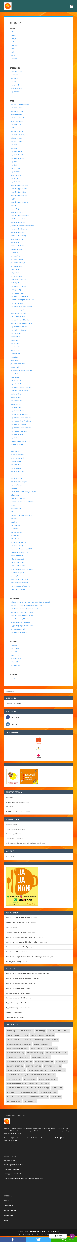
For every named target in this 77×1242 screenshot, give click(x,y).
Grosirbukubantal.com (37, 1231)
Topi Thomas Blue (17, 303)
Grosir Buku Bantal (17, 121)
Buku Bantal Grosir (17, 111)
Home (19, 1234)
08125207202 (10, 802)
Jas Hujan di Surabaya (18, 263)
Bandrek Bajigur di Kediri (19, 195)
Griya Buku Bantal (16, 114)
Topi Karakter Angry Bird (19, 327)
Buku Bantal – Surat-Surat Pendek (22, 612)
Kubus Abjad (15, 539)
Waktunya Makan (16, 394)
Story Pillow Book (16, 88)
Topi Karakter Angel (17, 434)
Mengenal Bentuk (16, 478)
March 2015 (14, 652)
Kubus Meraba (15, 525)
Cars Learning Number (18, 316)
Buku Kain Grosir (16, 108)
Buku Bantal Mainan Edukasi (20, 104)
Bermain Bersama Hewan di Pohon (22, 502)
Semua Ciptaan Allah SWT (19, 542)
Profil (12, 52)
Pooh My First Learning (18, 279)
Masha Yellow (15, 337)
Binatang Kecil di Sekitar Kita (20, 320)
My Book (14, 519)
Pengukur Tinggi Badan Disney (20, 441)
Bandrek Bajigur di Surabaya (20, 215)
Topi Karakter (15, 92)
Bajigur (13, 199)
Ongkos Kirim (15, 42)
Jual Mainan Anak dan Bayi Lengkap (22, 226)
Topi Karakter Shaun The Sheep (21, 421)
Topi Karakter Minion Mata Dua (21, 418)
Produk (13, 49)
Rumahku (14, 522)
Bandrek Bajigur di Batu (18, 192)
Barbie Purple (15, 357)
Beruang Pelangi (16, 290)
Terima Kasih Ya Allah (18, 566)
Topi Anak (14, 162)
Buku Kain (14, 148)
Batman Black (15, 354)
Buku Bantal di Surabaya (18, 118)
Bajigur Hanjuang (16, 209)
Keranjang (14, 38)
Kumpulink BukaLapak (13, 704)
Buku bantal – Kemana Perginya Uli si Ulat (24, 609)
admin (13, 678)
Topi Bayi (14, 165)
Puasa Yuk (14, 488)
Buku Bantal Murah (17, 131)
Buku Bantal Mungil (17, 545)
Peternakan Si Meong (18, 498)
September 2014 (16, 665)
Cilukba (13, 505)
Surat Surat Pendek (17, 556)
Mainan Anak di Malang (18, 236)
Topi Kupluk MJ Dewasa (18, 330)
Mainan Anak (15, 85)
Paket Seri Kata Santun (18, 589)
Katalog (13, 35)
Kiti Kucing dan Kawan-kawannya (21, 515)
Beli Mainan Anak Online (18, 219)
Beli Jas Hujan (15, 273)
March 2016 (14, 645)
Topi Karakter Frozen (17, 293)
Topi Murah (14, 178)
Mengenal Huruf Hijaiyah (19, 481)
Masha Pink (14, 340)
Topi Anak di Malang (17, 158)
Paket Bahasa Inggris (17, 559)
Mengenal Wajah (16, 485)
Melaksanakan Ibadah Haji (19, 583)
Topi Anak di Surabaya (18, 182)
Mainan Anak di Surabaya (19, 229)
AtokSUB (56, 1231)
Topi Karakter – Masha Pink (20, 632)
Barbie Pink (14, 360)
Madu (6, 1220)
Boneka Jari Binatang (17, 444)
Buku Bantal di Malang (18, 135)
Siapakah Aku (15, 535)
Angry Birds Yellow (17, 384)
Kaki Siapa (14, 512)
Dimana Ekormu (16, 508)
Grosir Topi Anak (16, 175)
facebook (13, 1239)
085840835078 (10, 811)
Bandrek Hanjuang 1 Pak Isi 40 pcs (22, 323)
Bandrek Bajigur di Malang (19, 202)
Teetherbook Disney (17, 562)
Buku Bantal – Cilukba (13, 952)
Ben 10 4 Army (15, 343)
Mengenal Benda (16, 475)
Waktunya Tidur (16, 397)
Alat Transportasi (16, 532)
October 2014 (15, 662)
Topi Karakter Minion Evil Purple (21, 387)
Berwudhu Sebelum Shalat (19, 391)
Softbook (14, 128)
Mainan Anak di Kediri (18, 222)
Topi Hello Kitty (16, 407)
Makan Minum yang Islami (19, 579)
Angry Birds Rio (16, 333)
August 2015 (15, 648)
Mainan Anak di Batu (17, 232)
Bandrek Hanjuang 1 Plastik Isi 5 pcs (22, 300)
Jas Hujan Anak (15, 256)
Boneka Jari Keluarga (17, 448)
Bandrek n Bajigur (16, 71)
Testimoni (14, 59)
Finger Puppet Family (17, 458)
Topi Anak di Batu (16, 151)
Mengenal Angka (16, 468)
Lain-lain (13, 82)
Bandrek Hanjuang (17, 212)
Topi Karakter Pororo (17, 411)
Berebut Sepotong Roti (18, 313)
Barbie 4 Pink (15, 367)
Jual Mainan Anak (16, 249)
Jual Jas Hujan (15, 269)
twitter (38, 1239)
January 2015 (15, 655)
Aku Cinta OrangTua (17, 572)
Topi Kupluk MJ (15, 438)
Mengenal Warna (16, 401)
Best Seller (14, 75)
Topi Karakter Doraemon (19, 286)
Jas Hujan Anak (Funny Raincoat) (21, 370)
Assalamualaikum (16, 461)
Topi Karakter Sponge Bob (19, 414)
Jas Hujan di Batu (16, 276)
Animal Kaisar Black (17, 380)
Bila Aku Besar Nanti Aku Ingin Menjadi (23, 492)
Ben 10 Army (15, 350)
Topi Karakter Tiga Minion (19, 431)
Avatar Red (14, 374)
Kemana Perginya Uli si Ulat (19, 552)
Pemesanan (14, 45)
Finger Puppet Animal (17, 455)
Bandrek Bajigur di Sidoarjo (19, 189)
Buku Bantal (15, 78)
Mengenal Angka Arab (18, 471)
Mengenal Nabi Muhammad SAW (21, 549)
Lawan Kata (14, 529)
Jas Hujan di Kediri (16, 266)
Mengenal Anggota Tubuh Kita (20, 586)
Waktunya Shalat (16, 404)
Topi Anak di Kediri (17, 155)
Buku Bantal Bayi (16, 138)
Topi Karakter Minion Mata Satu (21, 428)
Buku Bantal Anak (16, 141)
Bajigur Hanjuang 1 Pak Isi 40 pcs (21, 622)
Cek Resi (13, 32)
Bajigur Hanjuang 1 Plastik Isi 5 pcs (22, 626)
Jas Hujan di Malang (17, 259)
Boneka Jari (14, 253)
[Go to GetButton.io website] (72, 1240)
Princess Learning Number (19, 310)
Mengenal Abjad (16, 465)
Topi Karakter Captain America (20, 296)
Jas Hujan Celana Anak (18, 364)
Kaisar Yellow (15, 377)
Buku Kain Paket (16, 125)
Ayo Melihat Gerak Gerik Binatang (21, 306)
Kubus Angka (15, 495)
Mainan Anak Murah (17, 246)
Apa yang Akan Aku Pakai (19, 576)
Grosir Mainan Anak (17, 239)
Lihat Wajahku (15, 283)
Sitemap (13, 55)
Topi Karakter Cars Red (18, 424)
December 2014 (16, 658)
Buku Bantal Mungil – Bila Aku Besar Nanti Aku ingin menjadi (30, 602)
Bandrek (13, 205)
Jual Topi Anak (15, 168)
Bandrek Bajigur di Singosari (20, 185)
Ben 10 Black (15, 347)
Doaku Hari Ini (15, 451)
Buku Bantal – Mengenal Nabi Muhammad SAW (26, 605)
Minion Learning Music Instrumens (22, 569)
